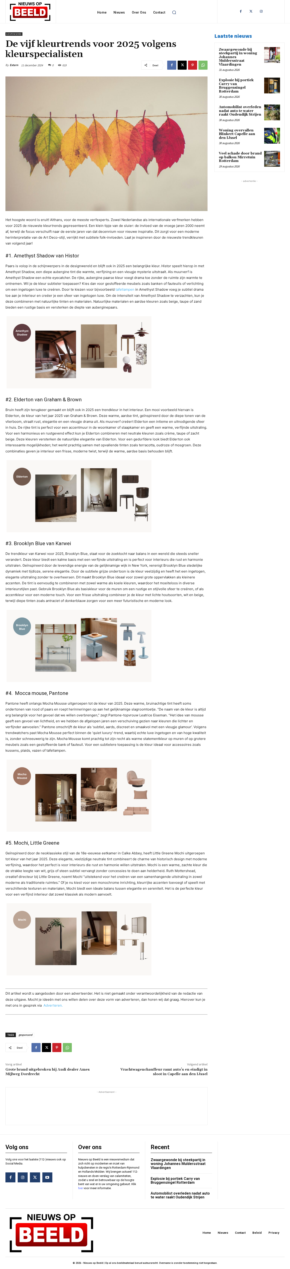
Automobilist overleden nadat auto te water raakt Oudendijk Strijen (240, 111)
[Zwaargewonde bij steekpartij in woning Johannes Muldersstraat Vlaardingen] (272, 55)
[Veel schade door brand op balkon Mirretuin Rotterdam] (272, 159)
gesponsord (25, 1034)
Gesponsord (14, 34)
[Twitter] (251, 11)
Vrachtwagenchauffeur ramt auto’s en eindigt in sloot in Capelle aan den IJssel (164, 1071)
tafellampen (125, 289)
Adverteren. (53, 1005)
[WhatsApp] (203, 65)
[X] (182, 65)
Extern (14, 65)
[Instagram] (261, 11)
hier (80, 1188)
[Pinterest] (192, 65)
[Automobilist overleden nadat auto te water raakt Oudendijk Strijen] (272, 112)
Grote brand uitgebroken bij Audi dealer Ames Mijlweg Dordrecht (47, 1071)
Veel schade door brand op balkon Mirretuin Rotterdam (240, 157)
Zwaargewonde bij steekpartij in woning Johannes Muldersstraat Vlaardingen (178, 1164)
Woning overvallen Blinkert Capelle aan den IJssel (237, 134)
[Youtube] (47, 1177)
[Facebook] (241, 11)
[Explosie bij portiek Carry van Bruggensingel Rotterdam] (272, 85)
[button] (174, 12)
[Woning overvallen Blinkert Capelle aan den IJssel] (272, 136)
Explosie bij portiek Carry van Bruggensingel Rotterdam (236, 86)
